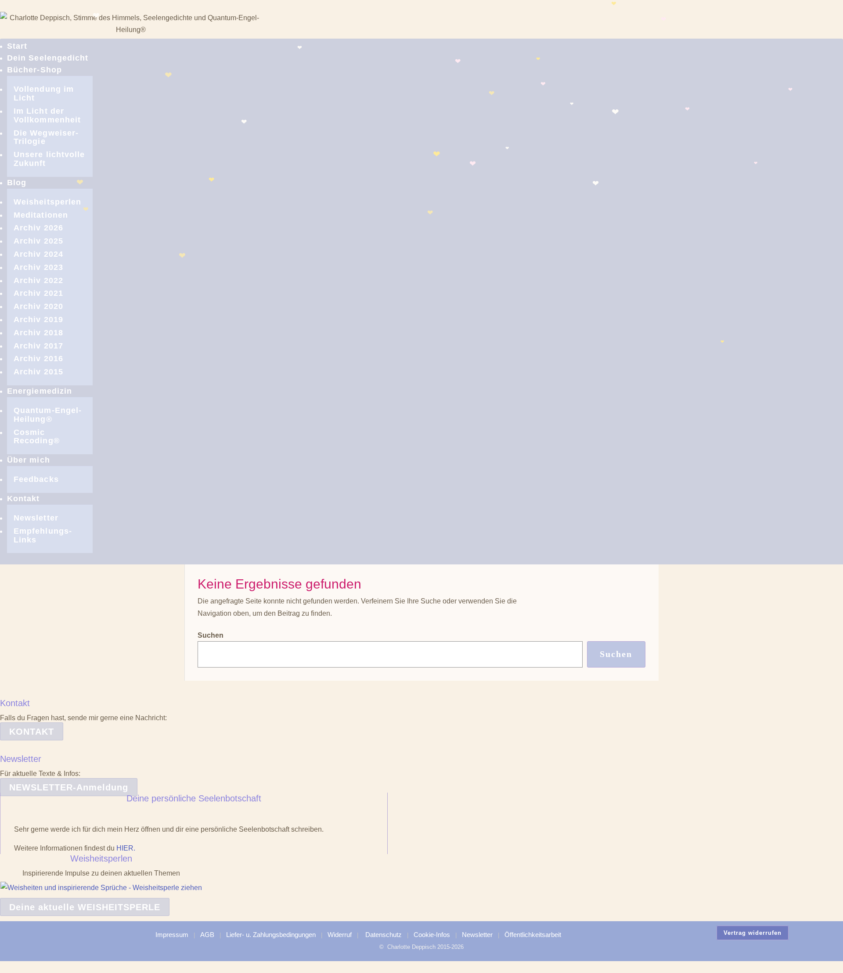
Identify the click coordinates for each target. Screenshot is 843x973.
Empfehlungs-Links (43, 535)
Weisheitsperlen (47, 201)
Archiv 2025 (38, 241)
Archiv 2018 (38, 332)
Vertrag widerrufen (753, 933)
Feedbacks (36, 479)
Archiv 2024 (38, 254)
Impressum (171, 934)
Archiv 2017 (38, 345)
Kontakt (23, 498)
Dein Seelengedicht (47, 58)
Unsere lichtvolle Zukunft (49, 159)
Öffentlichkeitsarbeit (532, 934)
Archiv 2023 (38, 267)
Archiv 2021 (38, 293)
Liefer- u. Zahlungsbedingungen (271, 934)
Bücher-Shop (34, 69)
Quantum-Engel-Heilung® (48, 415)
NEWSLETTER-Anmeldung (68, 787)
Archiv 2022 (38, 280)
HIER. (125, 848)
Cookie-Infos (432, 934)
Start (17, 46)
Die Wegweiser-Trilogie (46, 137)
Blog (16, 182)
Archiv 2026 (38, 227)
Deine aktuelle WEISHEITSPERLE (84, 907)
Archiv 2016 (38, 358)
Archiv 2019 (38, 319)
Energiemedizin (39, 391)
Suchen (210, 635)
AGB (207, 934)
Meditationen (41, 215)
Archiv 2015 (38, 371)
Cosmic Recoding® (37, 436)
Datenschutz (383, 934)
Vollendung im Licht (44, 93)
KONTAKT (31, 731)
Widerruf (340, 934)
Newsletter (36, 517)
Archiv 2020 (38, 306)
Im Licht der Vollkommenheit (47, 115)
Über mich (28, 460)
